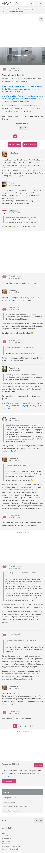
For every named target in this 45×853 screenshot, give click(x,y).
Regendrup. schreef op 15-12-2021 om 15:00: (20, 641)
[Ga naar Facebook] (36, 820)
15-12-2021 (12, 70)
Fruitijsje (12, 183)
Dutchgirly (13, 211)
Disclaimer (6, 844)
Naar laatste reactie (30, 144)
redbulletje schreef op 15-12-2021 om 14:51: (20, 314)
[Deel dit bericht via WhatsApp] (21, 128)
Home (5, 9)
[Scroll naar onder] (41, 19)
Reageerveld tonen (9, 781)
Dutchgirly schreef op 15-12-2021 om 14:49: (20, 347)
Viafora (5, 820)
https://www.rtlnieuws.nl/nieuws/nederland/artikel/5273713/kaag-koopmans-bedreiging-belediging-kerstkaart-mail (22, 405)
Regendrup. (14, 418)
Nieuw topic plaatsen (11, 811)
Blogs (4, 833)
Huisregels (6, 841)
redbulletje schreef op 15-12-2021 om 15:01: (20, 573)
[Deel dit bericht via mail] (25, 128)
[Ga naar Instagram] (41, 820)
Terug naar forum (9, 797)
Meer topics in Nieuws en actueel (15, 806)
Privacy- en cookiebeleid (11, 846)
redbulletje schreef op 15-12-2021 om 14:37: (20, 218)
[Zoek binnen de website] (31, 3)
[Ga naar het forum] (36, 3)
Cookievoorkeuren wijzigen (12, 849)
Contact (5, 836)
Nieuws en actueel (25, 9)
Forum (13, 9)
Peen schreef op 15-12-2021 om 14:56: (18, 465)
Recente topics (9, 802)
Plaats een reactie (14, 144)
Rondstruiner (14, 368)
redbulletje (13, 153)
